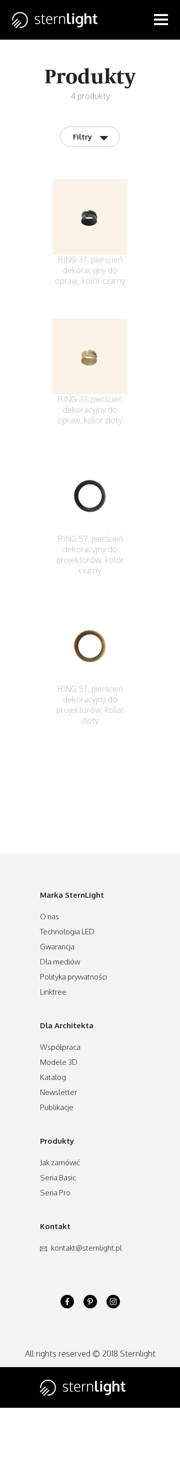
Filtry (91, 135)
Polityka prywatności (73, 977)
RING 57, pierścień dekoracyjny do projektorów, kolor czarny (90, 554)
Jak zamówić (60, 1162)
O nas (49, 916)
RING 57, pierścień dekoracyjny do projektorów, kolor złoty (90, 704)
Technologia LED (67, 931)
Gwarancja (57, 946)
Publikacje (57, 1107)
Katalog (53, 1077)
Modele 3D (59, 1062)
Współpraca (60, 1047)
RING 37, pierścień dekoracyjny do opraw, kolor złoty (90, 409)
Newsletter (58, 1092)
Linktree (53, 992)
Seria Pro (55, 1192)
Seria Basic (58, 1177)
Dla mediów (60, 961)
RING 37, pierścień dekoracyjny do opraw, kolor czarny (90, 270)
